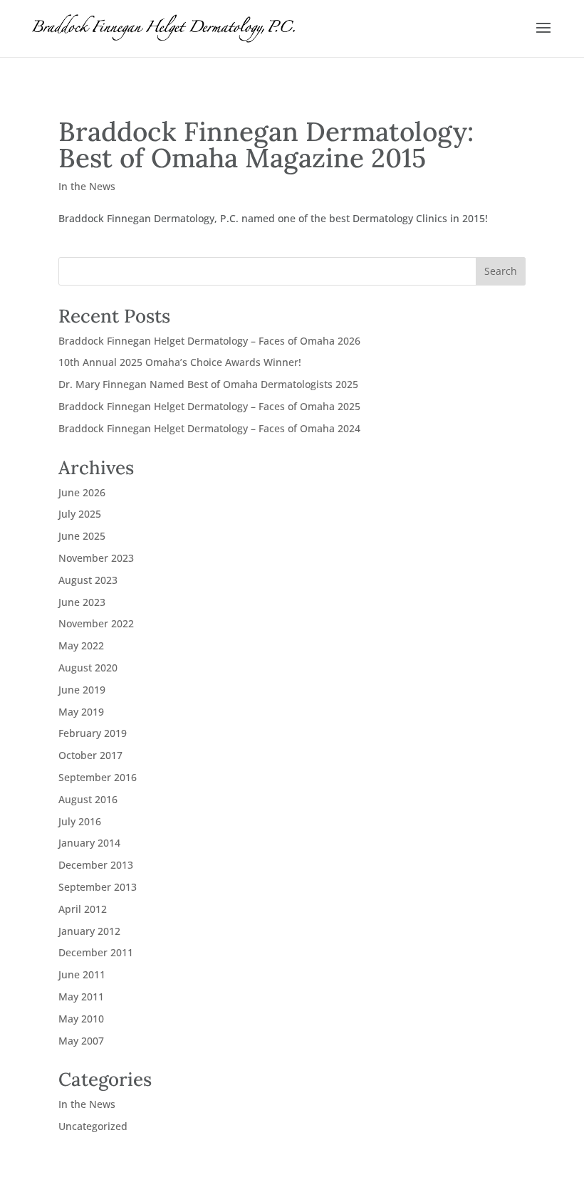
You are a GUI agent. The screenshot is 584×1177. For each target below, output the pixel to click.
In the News (86, 186)
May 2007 (81, 1040)
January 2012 (89, 931)
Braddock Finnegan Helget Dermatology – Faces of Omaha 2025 (209, 406)
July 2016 (79, 821)
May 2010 (81, 1018)
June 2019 (81, 689)
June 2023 (81, 602)
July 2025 (79, 514)
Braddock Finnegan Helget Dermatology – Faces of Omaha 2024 (209, 428)
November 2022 (96, 623)
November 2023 (96, 558)
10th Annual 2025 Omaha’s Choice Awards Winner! (179, 362)
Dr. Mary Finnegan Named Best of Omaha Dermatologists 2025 (208, 384)
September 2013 (97, 887)
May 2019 (81, 711)
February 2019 (92, 733)
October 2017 (90, 755)
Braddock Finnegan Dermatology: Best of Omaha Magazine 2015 (266, 144)
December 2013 (95, 865)
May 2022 (81, 645)
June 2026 (81, 492)
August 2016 (88, 799)
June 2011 (81, 974)
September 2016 (97, 777)
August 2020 (88, 667)
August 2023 (88, 580)
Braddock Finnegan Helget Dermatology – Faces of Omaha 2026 (209, 340)
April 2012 (82, 909)
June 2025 (81, 536)
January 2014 (89, 842)
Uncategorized (92, 1126)
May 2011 (81, 996)
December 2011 (95, 952)
